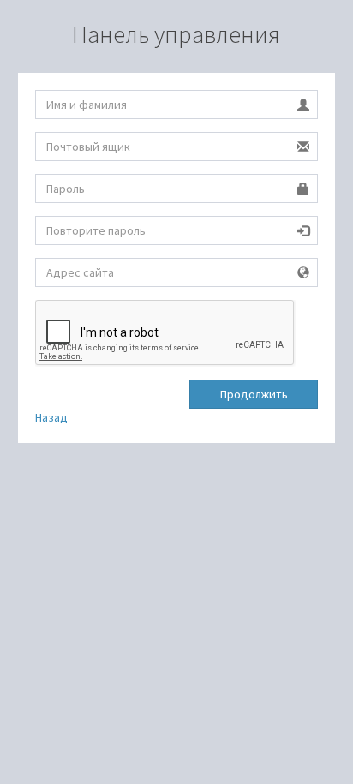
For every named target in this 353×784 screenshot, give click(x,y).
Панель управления (176, 34)
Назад (51, 417)
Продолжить (254, 394)
